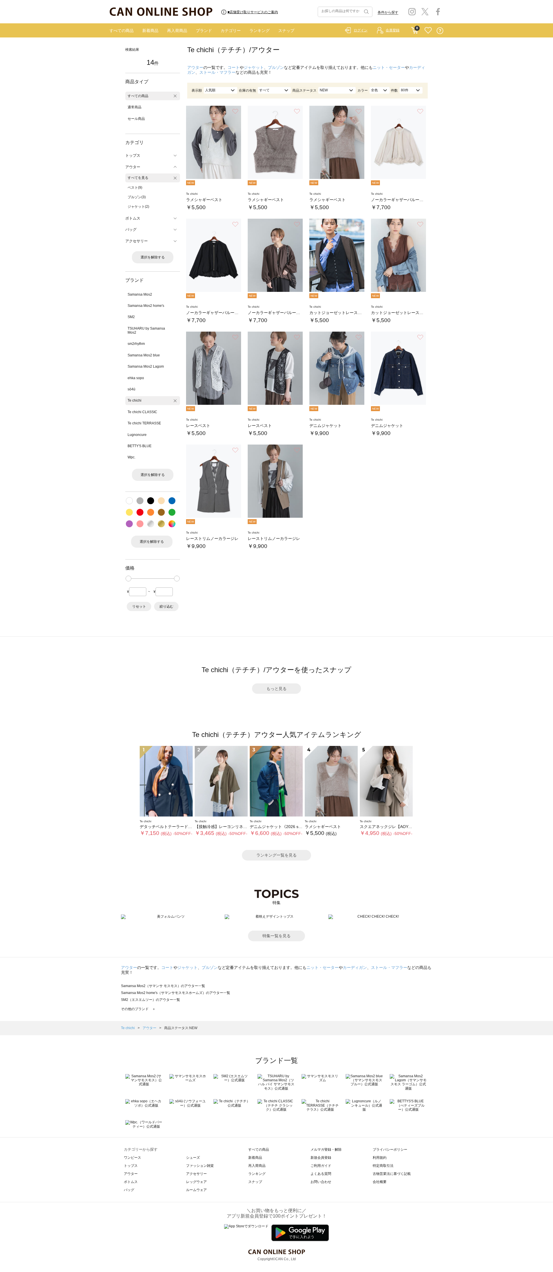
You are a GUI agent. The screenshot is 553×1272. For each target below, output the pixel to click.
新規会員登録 (320, 1158)
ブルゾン (276, 67)
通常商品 (134, 107)
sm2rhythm (136, 344)
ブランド (204, 30)
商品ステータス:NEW (180, 1028)
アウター (195, 67)
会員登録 (392, 30)
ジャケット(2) (138, 207)
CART (414, 29)
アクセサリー (196, 1174)
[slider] (128, 578)
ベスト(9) (135, 188)
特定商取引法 (383, 1166)
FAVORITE (428, 30)
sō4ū (131, 389)
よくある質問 (320, 1174)
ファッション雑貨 (200, 1166)
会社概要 (380, 1182)
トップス (131, 1166)
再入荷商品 (177, 30)
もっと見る (276, 688)
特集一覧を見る (276, 935)
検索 (366, 11)
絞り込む (166, 606)
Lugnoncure (137, 435)
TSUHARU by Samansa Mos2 (146, 330)
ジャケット (254, 67)
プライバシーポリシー (390, 1150)
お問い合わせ (320, 1182)
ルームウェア (196, 1190)
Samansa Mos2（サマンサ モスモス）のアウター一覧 (163, 986)
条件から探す (388, 12)
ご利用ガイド (320, 1166)
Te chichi (134, 400)
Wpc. (131, 457)
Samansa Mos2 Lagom (146, 366)
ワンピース (132, 1158)
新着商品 (150, 30)
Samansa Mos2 (140, 294)
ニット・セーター (389, 67)
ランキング (259, 30)
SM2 (131, 317)
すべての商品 (121, 30)
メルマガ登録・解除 (326, 1150)
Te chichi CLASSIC (142, 412)
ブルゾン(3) (137, 197)
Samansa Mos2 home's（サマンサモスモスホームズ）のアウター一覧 (175, 993)
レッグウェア (196, 1182)
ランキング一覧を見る (276, 855)
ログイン (361, 30)
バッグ (129, 1190)
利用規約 (380, 1158)
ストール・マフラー (217, 72)
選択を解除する (153, 257)
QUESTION (440, 30)
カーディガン (355, 967)
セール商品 (136, 119)
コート (234, 67)
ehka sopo (136, 378)
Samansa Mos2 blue (144, 355)
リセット (139, 606)
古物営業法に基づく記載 (392, 1174)
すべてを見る (138, 178)
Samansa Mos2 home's (146, 306)
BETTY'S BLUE (139, 446)
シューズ (193, 1158)
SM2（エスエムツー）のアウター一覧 (150, 1000)
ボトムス (131, 1182)
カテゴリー (231, 30)
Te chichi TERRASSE (144, 423)
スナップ (286, 30)
